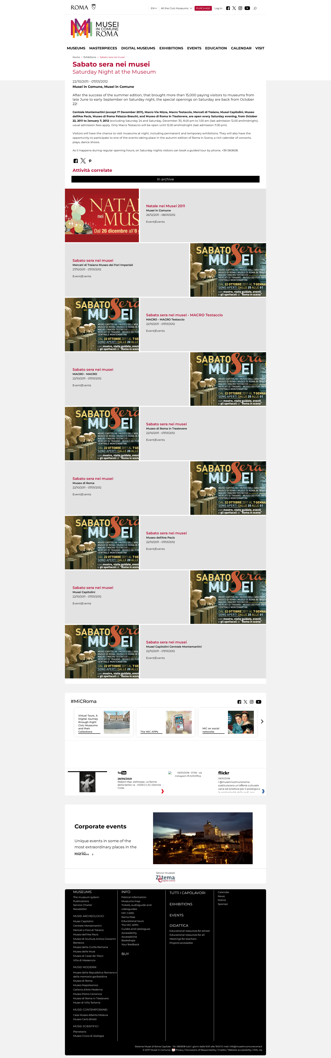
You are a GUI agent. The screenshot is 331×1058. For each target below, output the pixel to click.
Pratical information (133, 897)
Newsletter (80, 908)
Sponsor (223, 904)
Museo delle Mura (84, 951)
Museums (76, 48)
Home (76, 57)
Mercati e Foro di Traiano (88, 930)
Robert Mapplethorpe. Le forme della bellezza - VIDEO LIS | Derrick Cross (139, 784)
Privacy (179, 1050)
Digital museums (138, 48)
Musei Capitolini (83, 921)
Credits (222, 1050)
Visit (259, 48)
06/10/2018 (239, 785)
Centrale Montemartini (87, 925)
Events (194, 48)
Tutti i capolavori (187, 893)
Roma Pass (128, 917)
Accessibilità (129, 936)
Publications (81, 901)
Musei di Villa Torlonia (86, 1002)
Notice (222, 900)
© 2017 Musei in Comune (156, 1050)
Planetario (79, 1031)
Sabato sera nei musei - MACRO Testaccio (184, 315)
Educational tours (132, 921)
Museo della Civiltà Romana (90, 947)
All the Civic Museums (174, 8)
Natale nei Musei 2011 (165, 206)
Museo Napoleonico (85, 985)
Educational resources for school (190, 930)
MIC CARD (127, 913)
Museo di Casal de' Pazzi (88, 955)
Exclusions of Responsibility (200, 1050)
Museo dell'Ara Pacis (85, 934)
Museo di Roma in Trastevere (91, 998)
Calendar (241, 48)
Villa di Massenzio (84, 960)
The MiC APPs (149, 731)
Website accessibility (239, 1050)
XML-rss (257, 1050)
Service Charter (82, 904)
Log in (218, 8)
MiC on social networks (210, 730)
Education (216, 48)
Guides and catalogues (135, 928)
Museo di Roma (83, 980)
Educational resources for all (187, 934)
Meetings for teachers (183, 938)
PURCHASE (203, 8)
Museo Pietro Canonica (87, 993)
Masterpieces (103, 48)
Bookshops (128, 940)
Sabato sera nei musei (93, 260)
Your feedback (130, 944)
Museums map (130, 901)
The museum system (86, 897)
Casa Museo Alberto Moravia (90, 1014)
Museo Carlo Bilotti (85, 1019)
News (221, 896)
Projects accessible (181, 942)
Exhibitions (171, 48)
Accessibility (129, 932)
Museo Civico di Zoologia (88, 1035)
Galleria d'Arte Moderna (88, 989)
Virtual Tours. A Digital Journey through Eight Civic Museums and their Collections (88, 723)
